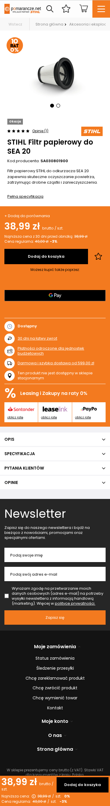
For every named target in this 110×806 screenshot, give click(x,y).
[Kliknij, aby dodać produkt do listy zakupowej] (98, 256)
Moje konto (55, 721)
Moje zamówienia (55, 647)
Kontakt (55, 708)
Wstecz (15, 24)
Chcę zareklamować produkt (55, 678)
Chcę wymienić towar (55, 698)
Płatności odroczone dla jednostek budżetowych (51, 351)
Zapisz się (55, 617)
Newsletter (35, 513)
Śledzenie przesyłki (55, 668)
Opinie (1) (40, 130)
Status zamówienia (55, 658)
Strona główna (49, 24)
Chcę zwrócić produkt (55, 688)
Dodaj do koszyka (82, 784)
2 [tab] (58, 106)
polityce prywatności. (75, 603)
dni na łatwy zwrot (37, 338)
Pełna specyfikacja (25, 196)
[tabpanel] (55, 74)
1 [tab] (52, 106)
